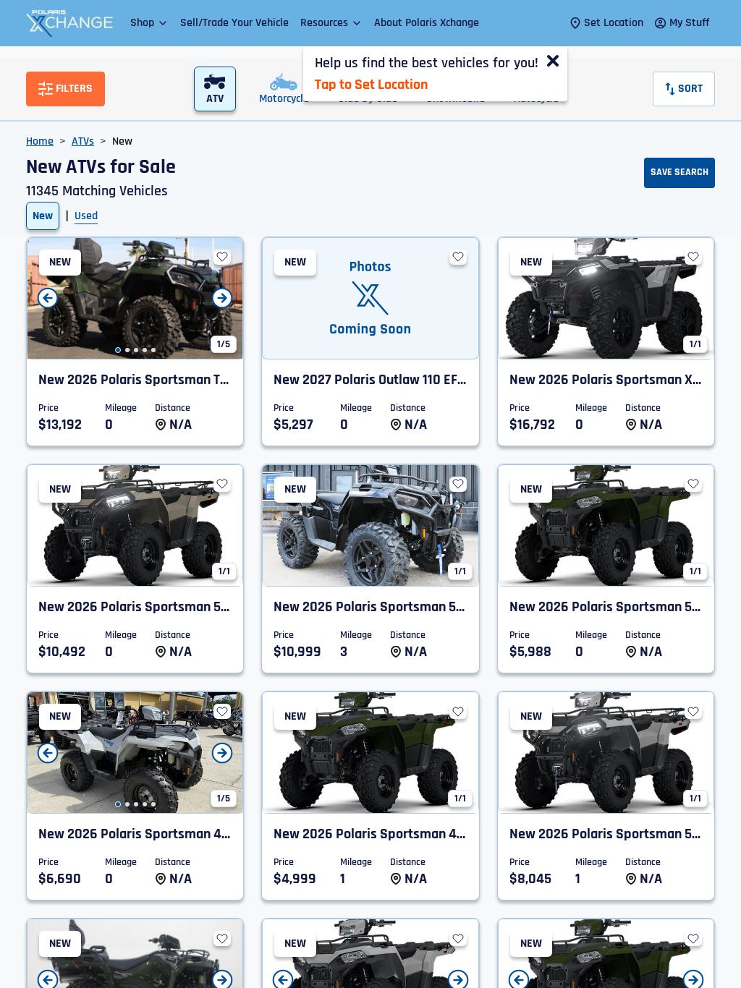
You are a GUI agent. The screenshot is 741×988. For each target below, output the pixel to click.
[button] (149, 23)
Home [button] (40, 141)
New (43, 215)
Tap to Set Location (371, 84)
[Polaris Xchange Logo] (69, 23)
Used (86, 215)
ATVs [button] (83, 141)
